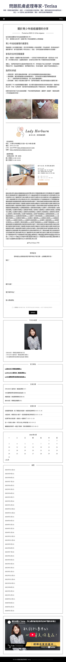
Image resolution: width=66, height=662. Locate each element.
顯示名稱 (9, 284)
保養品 (29, 234)
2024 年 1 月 (8, 532)
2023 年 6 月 (8, 556)
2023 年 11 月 (9, 540)
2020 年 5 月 (8, 610)
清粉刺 (50, 193)
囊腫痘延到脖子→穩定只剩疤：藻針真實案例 (18, 426)
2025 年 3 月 (8, 497)
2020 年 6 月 (8, 607)
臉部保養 (40, 193)
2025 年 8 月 (8, 477)
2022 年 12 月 (9, 575)
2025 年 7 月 (8, 481)
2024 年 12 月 (9, 509)
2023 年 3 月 (8, 564)
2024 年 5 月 (8, 516)
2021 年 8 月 (8, 587)
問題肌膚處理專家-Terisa (33, 6)
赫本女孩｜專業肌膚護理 (12, 400)
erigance (41, 33)
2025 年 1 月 (8, 505)
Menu (61, 19)
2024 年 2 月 (8, 528)
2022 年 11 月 (9, 579)
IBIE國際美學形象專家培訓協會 (14, 393)
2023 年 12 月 (9, 536)
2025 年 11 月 (9, 470)
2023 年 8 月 (8, 548)
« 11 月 (7, 459)
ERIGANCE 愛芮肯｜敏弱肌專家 (14, 389)
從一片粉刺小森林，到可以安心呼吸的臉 (16, 422)
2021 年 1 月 (8, 595)
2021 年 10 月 (9, 583)
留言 (7, 260)
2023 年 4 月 (8, 560)
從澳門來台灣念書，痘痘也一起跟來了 (16, 418)
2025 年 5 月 (8, 489)
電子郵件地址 (10, 292)
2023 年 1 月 (8, 571)
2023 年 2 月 (8, 567)
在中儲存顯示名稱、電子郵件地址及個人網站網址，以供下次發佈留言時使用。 (33, 307)
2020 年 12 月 (9, 599)
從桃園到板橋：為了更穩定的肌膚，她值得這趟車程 (20, 410)
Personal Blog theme (47, 659)
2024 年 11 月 (9, 513)
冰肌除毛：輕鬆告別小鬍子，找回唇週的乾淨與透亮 (20, 414)
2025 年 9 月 (8, 473)
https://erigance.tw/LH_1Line (25, 147)
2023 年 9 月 (8, 544)
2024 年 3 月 (8, 524)
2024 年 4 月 (8, 520)
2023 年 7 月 (8, 552)
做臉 (21, 193)
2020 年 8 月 (8, 603)
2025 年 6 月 (8, 485)
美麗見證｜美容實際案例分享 (13, 396)
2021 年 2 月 (8, 591)
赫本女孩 (8, 193)
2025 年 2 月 (8, 501)
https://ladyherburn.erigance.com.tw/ (21, 150)
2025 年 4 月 (8, 493)
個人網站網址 (10, 300)
